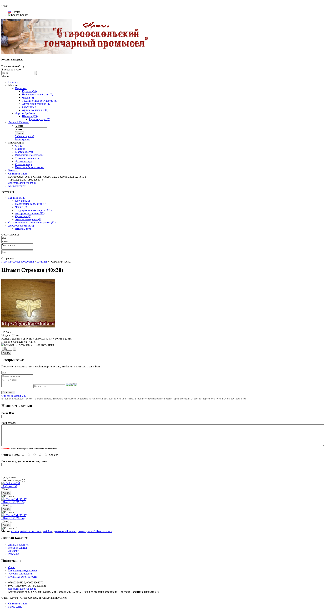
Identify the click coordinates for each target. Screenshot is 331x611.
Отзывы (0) (20, 395)
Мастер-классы (24, 151)
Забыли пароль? (24, 136)
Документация (23, 161)
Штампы (42, 261)
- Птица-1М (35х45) (12, 502)
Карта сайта (15, 606)
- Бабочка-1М (9, 486)
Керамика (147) (17, 197)
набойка (47, 531)
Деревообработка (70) (21, 225)
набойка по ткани (30, 531)
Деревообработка (23, 261)
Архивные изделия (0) (28, 219)
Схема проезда (23, 164)
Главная (6, 261)
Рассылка (13, 553)
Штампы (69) (23, 228)
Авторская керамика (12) (29, 213)
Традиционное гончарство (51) (33, 210)
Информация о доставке (29, 154)
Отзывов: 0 (25, 344)
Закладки (13, 550)
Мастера (20, 148)
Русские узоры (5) (39, 119)
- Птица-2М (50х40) (12, 518)
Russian (15, 11)
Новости (13, 170)
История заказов (18, 547)
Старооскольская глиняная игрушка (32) (32, 222)
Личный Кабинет (18, 122)
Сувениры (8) (23, 216)
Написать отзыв (45, 344)
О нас (18, 145)
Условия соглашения (27, 158)
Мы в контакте (17, 185)
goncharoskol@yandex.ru (22, 182)
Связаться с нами (18, 173)
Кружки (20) (22, 200)
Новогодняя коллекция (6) (30, 203)
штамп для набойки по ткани (95, 531)
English (23, 14)
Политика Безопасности (29, 167)
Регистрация (22, 139)
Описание (7, 395)
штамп (15, 531)
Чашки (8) (21, 207)
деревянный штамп (65, 531)
